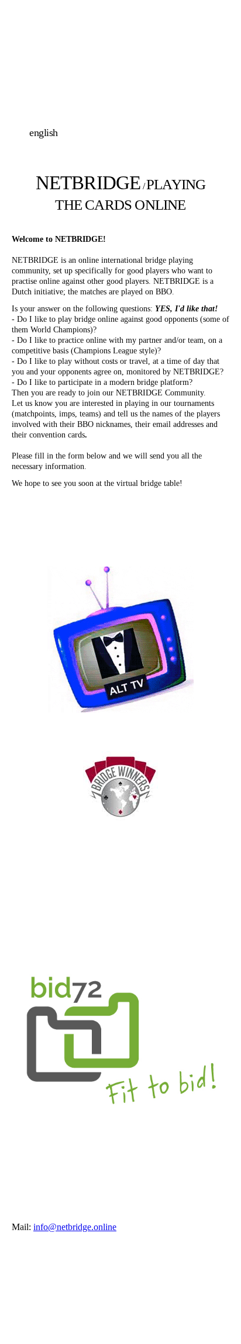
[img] (120, 83)
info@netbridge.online (74, 1227)
